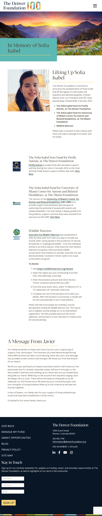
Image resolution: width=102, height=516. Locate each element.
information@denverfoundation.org (69, 441)
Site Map (7, 455)
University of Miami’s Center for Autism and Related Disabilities (54, 200)
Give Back (7, 426)
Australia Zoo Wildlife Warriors (44, 234)
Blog (4, 443)
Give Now (55, 217)
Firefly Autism (36, 165)
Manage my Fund (13, 432)
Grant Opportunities (16, 437)
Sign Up (8, 503)
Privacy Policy (11, 449)
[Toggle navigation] (95, 5)
